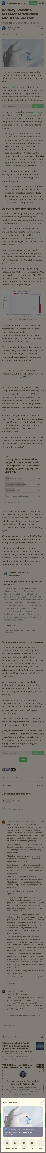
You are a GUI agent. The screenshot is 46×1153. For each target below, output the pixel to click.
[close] (42, 1102)
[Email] (23, 1143)
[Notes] (32, 1143)
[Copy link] (6, 1143)
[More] (40, 1143)
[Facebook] (15, 1143)
